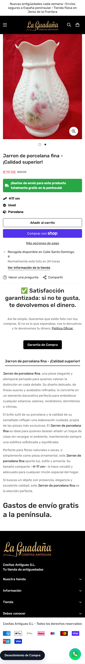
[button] (77, 24)
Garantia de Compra (42, 345)
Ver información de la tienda (29, 268)
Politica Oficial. (62, 328)
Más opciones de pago (42, 243)
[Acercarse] (73, 131)
